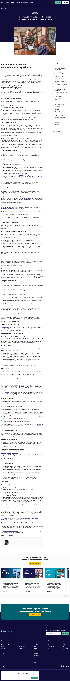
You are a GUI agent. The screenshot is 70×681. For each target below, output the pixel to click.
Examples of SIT (57, 109)
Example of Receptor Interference (60, 102)
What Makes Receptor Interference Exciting (60, 99)
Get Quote (65, 2)
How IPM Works (57, 122)
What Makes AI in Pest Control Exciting (59, 113)
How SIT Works (57, 107)
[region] (20, 675)
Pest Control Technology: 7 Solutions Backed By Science (60, 69)
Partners (49, 651)
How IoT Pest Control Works (59, 76)
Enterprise (21, 651)
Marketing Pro (3, 651)
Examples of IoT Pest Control (59, 78)
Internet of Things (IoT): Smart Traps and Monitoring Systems (60, 72)
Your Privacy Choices (50, 672)
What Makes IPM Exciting (59, 120)
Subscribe (65, 633)
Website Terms (19, 675)
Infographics (36, 648)
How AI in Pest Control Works (59, 115)
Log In (52, 2)
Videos (35, 657)
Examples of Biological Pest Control (60, 86)
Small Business (21, 648)
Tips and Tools (36, 655)
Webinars (35, 660)
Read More (5, 591)
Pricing (49, 650)
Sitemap (43, 672)
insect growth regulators (29, 341)
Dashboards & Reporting (5, 644)
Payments (3, 646)
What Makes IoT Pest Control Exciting (59, 74)
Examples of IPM (57, 124)
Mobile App (3, 648)
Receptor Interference (58, 96)
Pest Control (21, 644)
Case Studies (36, 644)
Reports (35, 651)
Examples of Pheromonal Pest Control (59, 94)
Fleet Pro (2, 653)
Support (64, 642)
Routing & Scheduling (5, 650)
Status (64, 646)
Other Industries (22, 646)
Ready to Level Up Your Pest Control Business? (60, 126)
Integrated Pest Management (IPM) (60, 119)
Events (35, 658)
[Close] (37, 672)
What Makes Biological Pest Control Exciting (60, 82)
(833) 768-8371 (66, 648)
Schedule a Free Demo (35, 563)
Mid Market (21, 650)
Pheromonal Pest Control (58, 87)
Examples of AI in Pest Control (59, 117)
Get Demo (58, 2)
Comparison (36, 662)
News (49, 648)
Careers (49, 644)
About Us (49, 642)
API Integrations (4, 642)
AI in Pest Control (57, 111)
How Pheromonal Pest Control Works (60, 92)
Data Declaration (51, 646)
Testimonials (36, 653)
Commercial (21, 642)
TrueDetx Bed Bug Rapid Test (10, 217)
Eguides (35, 646)
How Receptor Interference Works (60, 101)
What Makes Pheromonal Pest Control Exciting (59, 90)
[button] (53, 132)
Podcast (35, 650)
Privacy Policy (26, 675)
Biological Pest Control (58, 79)
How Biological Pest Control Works (60, 84)
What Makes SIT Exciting (58, 106)
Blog (34, 642)
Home (2, 8)
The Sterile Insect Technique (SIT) (60, 104)
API (64, 644)
